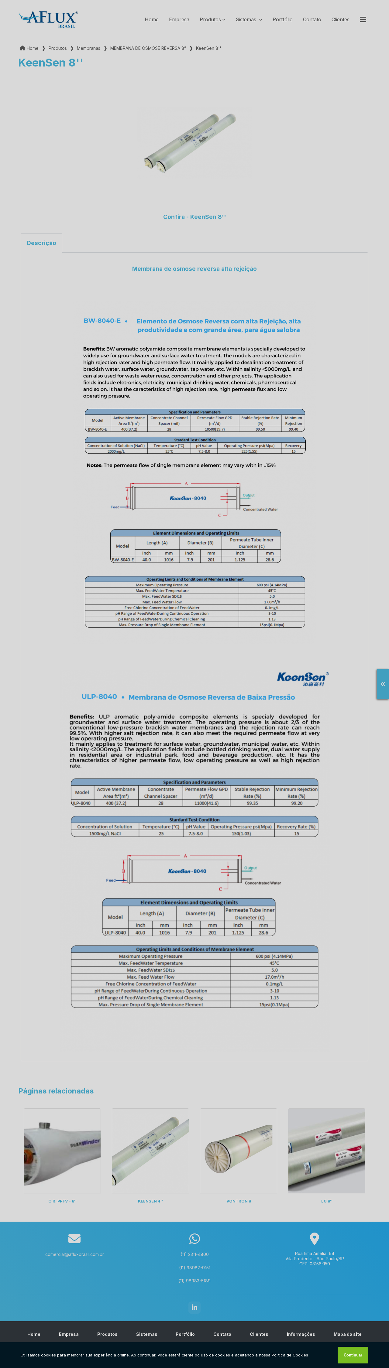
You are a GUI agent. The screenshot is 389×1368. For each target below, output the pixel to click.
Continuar (353, 1355)
